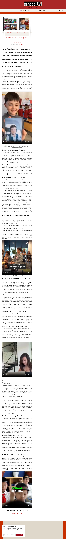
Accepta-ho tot (20, 534)
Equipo (6, 524)
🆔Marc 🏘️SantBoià (24, 10)
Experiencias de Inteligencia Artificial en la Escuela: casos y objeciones (17, 39)
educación (16, 32)
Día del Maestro (10, 32)
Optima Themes (14, 537)
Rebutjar (13, 534)
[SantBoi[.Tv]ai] (33, 4)
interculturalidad (23, 32)
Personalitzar (6, 534)
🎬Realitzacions (42, 10)
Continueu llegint (17, 513)
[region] (13, 531)
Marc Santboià (21, 44)
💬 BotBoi (34, 10)
